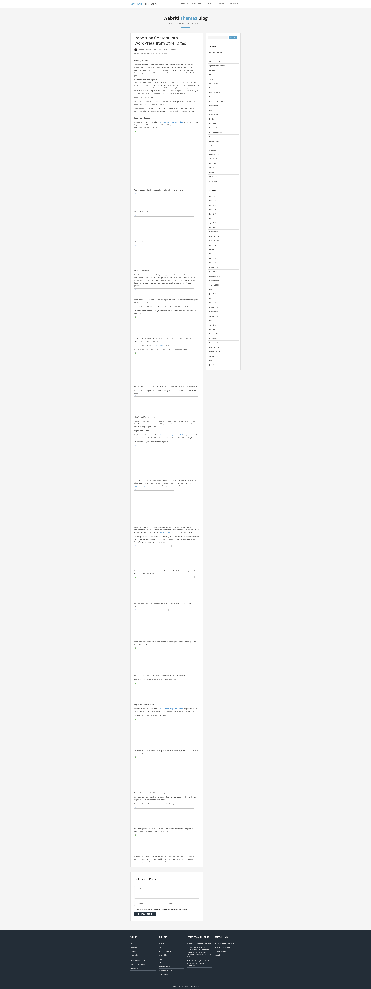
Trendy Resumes (220, 951)
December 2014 (214, 249)
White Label (213, 177)
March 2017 (213, 227)
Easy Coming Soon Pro (137, 964)
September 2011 (215, 352)
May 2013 (212, 298)
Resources (212, 137)
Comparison (213, 83)
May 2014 (212, 254)
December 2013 (214, 276)
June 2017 (212, 214)
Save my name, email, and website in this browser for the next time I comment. (162, 909)
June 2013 (212, 294)
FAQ (160, 963)
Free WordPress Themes (217, 101)
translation (213, 150)
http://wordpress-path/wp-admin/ (171, 122)
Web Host (212, 163)
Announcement (214, 61)
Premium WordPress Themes (224, 943)
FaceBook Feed (214, 97)
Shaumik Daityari (145, 49)
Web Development (215, 159)
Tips (210, 146)
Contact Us (234, 4)
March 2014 (213, 263)
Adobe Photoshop (215, 52)
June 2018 (212, 205)
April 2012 (212, 325)
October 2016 (214, 241)
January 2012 (214, 338)
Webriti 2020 (194, 986)
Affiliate (161, 943)
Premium (212, 123)
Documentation (214, 88)
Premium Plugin (214, 128)
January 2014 (214, 272)
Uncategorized (214, 154)
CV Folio (218, 955)
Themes (208, 4)
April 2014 (212, 258)
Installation (196, 4)
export (143, 53)
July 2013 (212, 289)
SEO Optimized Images (137, 960)
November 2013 (214, 280)
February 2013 (214, 307)
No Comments (171, 49)
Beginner (212, 70)
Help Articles (163, 955)
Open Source (213, 114)
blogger (137, 53)
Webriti (211, 168)
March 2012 (213, 329)
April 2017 (212, 223)
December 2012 (214, 312)
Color (211, 79)
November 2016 (214, 236)
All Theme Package (165, 951)
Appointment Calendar (217, 66)
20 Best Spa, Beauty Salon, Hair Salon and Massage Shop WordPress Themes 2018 (199, 963)
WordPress (163, 53)
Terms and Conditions (166, 970)
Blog (210, 74)
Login (160, 947)
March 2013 (213, 303)
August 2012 (213, 316)
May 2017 (212, 218)
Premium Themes (215, 132)
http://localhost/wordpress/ (170, 532)
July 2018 (212, 201)
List (210, 110)
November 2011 (214, 347)
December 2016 (214, 232)
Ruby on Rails (214, 141)
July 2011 (212, 360)
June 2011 (212, 365)
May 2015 (212, 245)
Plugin (211, 119)
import (149, 53)
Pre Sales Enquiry (164, 966)
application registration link (144, 486)
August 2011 (213, 356)
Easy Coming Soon (215, 92)
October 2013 (214, 285)
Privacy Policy (163, 974)
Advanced (212, 57)
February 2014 (214, 267)
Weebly (211, 172)
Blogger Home (159, 345)
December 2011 (214, 343)
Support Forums (164, 959)
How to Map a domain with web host (199, 943)
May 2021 (212, 196)
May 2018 (212, 209)
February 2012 (214, 334)
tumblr (155, 53)
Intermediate (214, 106)
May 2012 (212, 320)
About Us (184, 4)
